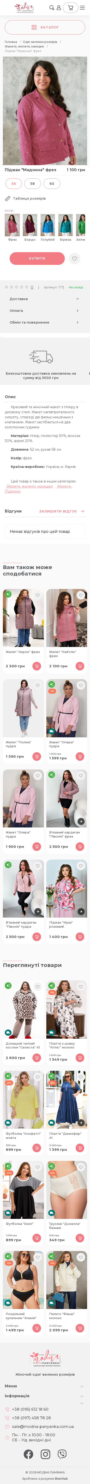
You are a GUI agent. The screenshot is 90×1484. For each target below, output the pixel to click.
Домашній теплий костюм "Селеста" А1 (23, 1045)
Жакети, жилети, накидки (29, 486)
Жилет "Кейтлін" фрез (62, 654)
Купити (37, 258)
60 (51, 183)
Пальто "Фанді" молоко (62, 1316)
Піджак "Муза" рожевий (61, 924)
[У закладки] (74, 258)
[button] (52, 8)
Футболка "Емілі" (19, 1224)
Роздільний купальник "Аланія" (21, 1316)
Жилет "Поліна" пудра (18, 744)
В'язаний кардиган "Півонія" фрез (64, 834)
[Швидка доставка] (66, 708)
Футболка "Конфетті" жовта (23, 1136)
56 (14, 183)
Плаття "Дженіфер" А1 (65, 1136)
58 (32, 183)
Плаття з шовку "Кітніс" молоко (62, 1045)
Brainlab (61, 1478)
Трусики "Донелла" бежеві (64, 1226)
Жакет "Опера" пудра (61, 744)
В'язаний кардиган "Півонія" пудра (21, 924)
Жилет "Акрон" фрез (23, 652)
